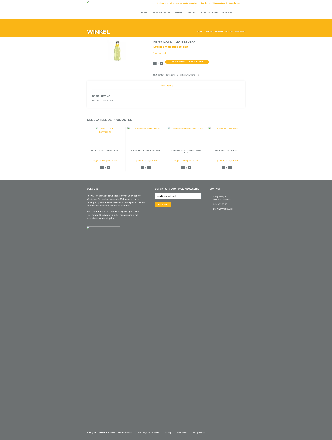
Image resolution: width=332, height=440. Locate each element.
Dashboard (205, 3)
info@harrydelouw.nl (223, 208)
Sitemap (167, 432)
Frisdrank (209, 32)
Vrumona (219, 32)
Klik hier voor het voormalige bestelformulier (177, 3)
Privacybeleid (182, 432)
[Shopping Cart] (238, 12)
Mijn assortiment (219, 3)
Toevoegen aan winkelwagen (187, 62)
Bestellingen (234, 3)
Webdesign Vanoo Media (148, 432)
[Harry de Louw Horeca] (95, 12)
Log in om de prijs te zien (170, 46)
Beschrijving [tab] (167, 85)
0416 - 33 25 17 (220, 204)
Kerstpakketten (199, 432)
